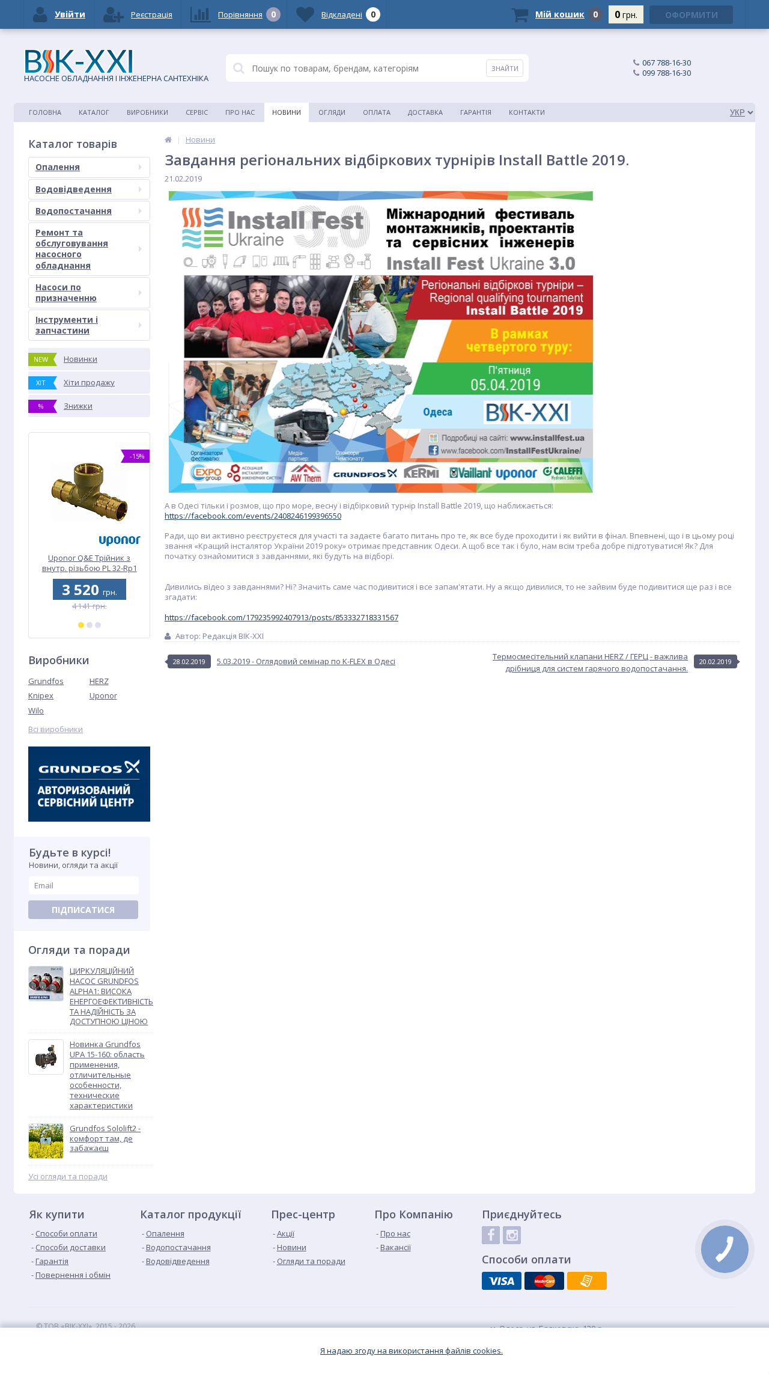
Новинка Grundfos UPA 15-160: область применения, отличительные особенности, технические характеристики (107, 1074)
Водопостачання (73, 210)
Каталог (94, 112)
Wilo (36, 710)
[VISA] (501, 1281)
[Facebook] (491, 1235)
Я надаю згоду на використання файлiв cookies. (411, 1351)
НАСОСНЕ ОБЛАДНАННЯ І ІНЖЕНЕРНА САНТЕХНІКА (116, 78)
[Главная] (168, 139)
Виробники (147, 112)
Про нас (240, 112)
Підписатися (83, 909)
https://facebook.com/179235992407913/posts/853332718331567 (281, 617)
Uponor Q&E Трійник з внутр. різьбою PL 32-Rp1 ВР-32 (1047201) (89, 563)
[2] (90, 625)
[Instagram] (512, 1235)
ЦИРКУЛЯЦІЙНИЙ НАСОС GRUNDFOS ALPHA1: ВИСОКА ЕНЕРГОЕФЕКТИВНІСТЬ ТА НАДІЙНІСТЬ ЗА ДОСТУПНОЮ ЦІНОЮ (111, 996)
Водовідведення (73, 189)
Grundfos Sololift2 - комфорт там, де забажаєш (105, 1138)
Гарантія (475, 112)
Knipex (40, 695)
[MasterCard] (544, 1281)
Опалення (57, 167)
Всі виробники (55, 729)
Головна (45, 112)
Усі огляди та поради (68, 1176)
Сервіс (197, 112)
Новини (286, 112)
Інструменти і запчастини (66, 325)
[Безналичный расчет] (587, 1281)
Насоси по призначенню (66, 292)
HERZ (99, 681)
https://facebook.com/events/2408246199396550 (253, 515)
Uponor (103, 695)
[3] (98, 625)
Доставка (425, 112)
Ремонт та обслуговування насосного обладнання (71, 249)
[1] (81, 625)
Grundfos (46, 681)
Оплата (377, 112)
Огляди (331, 112)
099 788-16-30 (666, 72)
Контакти (527, 112)
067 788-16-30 (666, 62)
